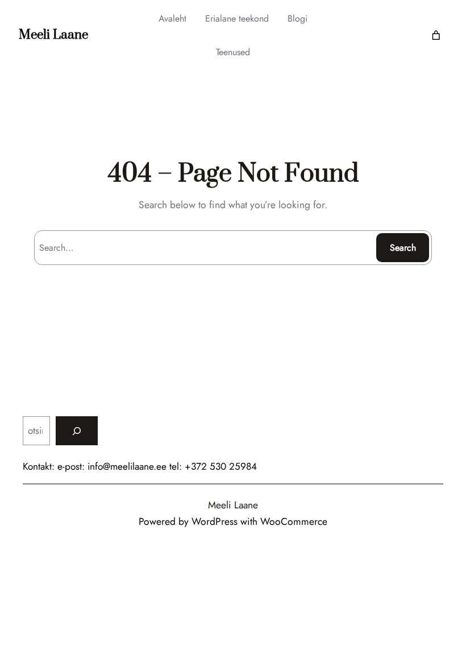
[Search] (77, 430)
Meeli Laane (53, 35)
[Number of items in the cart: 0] (436, 35)
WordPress (215, 521)
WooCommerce (293, 521)
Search (403, 247)
